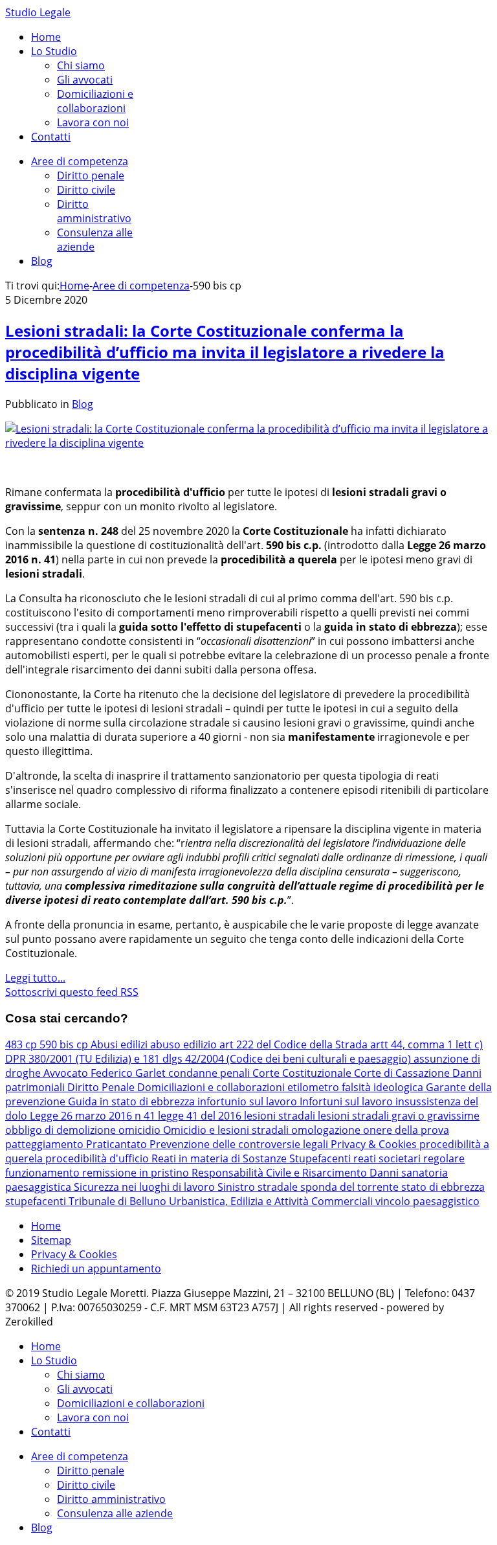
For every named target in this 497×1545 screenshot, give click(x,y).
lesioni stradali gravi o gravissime (399, 1116)
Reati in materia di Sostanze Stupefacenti (252, 1158)
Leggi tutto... (35, 978)
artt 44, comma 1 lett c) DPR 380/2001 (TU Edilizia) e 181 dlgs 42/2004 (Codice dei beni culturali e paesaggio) (244, 1051)
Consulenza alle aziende (115, 1513)
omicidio (140, 1130)
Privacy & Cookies (375, 1144)
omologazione (327, 1130)
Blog (41, 261)
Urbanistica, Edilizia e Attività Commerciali (272, 1201)
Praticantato (117, 1144)
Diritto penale (90, 175)
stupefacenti (37, 1201)
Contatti (51, 137)
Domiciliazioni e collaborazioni (95, 101)
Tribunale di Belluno (119, 1201)
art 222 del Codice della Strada (294, 1044)
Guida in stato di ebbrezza (132, 1101)
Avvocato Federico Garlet (105, 1073)
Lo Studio (54, 51)
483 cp (22, 1044)
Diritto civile (86, 190)
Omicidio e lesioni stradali (227, 1130)
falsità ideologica (384, 1087)
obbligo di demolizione (61, 1130)
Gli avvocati (85, 80)
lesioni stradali (281, 1116)
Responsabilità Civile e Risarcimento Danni (296, 1173)
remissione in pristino (137, 1173)
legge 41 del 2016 (201, 1116)
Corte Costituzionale (303, 1073)
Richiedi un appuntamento (96, 1268)
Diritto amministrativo (94, 211)
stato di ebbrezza (443, 1187)
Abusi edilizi (120, 1044)
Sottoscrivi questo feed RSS (71, 992)
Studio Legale (38, 12)
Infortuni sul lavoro (347, 1101)
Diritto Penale (102, 1087)
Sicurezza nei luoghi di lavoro (145, 1187)
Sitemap (51, 1240)
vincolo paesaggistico (427, 1201)
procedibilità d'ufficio (98, 1158)
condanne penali (210, 1073)
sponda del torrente (350, 1187)
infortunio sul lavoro (248, 1101)
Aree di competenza (79, 161)
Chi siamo (81, 65)
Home (46, 37)
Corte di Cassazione (403, 1073)
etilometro (314, 1087)
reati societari (388, 1158)
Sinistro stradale (258, 1187)
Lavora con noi (93, 122)
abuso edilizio (184, 1044)
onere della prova (406, 1130)
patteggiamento (45, 1144)
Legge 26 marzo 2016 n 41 (94, 1116)
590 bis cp (65, 1044)
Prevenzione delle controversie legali (240, 1144)
